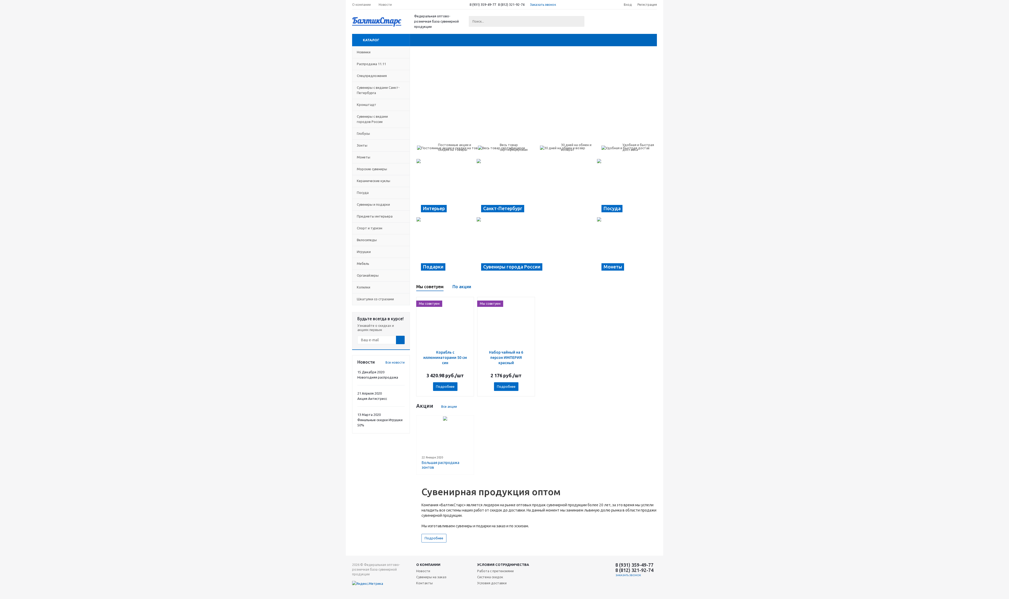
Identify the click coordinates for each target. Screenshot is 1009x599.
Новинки (363, 52)
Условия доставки (492, 583)
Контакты (424, 583)
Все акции (449, 406)
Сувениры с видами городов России (372, 119)
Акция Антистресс (372, 398)
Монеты (363, 157)
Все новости (395, 362)
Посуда (363, 192)
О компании (428, 564)
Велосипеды (367, 240)
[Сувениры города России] (536, 246)
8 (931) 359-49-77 (483, 4)
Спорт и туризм (369, 228)
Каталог (371, 40)
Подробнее (445, 386)
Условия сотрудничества (503, 564)
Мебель (363, 263)
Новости (423, 571)
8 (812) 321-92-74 (511, 4)
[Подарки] (446, 246)
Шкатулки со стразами (375, 299)
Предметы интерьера (375, 216)
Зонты (362, 145)
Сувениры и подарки (373, 204)
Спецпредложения (372, 76)
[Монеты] (627, 246)
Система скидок (490, 577)
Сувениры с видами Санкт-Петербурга (378, 90)
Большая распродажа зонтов (440, 465)
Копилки (363, 287)
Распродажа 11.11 (371, 64)
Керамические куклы (373, 181)
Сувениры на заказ (431, 577)
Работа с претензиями (495, 571)
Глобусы (363, 133)
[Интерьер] (446, 188)
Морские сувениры (372, 169)
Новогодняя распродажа (377, 377)
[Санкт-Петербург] (536, 188)
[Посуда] (627, 188)
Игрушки (364, 252)
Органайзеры (368, 275)
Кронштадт (366, 104)
